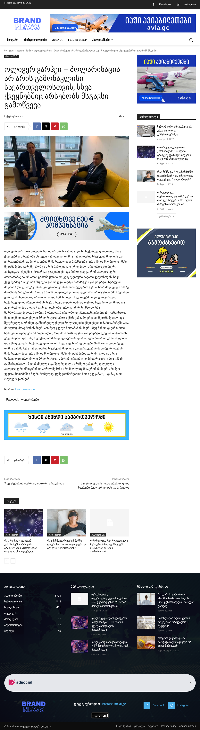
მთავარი (9, 50)
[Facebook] (153, 4)
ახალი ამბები (24, 50)
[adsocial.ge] (21, 689)
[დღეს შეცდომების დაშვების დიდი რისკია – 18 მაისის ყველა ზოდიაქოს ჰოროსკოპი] (79, 622)
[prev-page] (6, 560)
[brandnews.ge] (27, 24)
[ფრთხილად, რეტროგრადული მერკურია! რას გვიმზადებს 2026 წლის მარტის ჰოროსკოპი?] (109, 522)
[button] (191, 40)
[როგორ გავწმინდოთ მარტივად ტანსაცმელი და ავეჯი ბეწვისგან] (146, 642)
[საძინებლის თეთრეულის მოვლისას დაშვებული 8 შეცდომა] (146, 622)
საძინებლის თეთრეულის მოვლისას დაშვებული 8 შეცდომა (174, 622)
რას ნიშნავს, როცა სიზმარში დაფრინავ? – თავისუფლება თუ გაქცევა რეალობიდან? (66, 544)
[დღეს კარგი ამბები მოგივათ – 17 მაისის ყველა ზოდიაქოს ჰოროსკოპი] (79, 646)
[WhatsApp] (64, 126)
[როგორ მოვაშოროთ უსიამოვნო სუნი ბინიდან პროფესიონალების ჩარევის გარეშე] (146, 599)
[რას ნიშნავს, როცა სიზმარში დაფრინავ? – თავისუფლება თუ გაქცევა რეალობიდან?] (66, 522)
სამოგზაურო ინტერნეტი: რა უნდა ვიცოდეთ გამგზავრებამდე (175, 130)
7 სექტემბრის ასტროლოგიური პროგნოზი (34, 483)
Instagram (190, 4)
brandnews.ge (25, 389)
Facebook (165, 4)
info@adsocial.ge (113, 704)
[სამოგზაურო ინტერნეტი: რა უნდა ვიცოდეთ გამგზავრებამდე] (146, 131)
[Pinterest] (55, 126)
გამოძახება (165, 216)
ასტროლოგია (98, 534)
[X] (46, 126)
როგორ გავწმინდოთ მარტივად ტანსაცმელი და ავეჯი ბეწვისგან (174, 641)
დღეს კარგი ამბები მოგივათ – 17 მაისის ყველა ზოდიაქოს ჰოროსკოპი (110, 645)
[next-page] (13, 560)
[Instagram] (178, 4)
